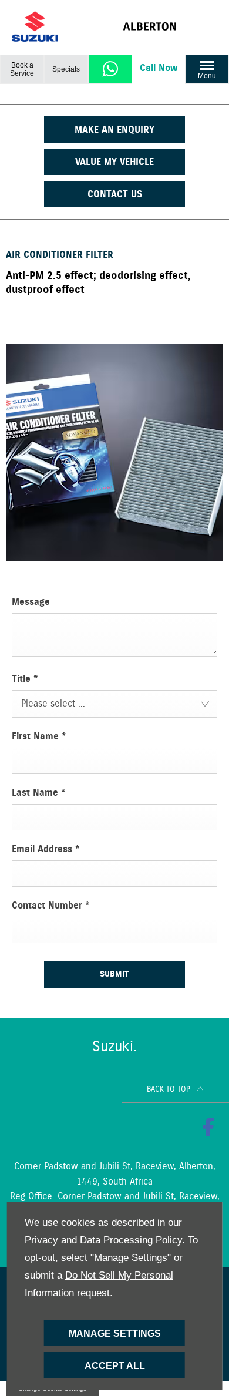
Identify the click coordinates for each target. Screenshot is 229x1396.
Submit (114, 974)
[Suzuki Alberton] (170, 26)
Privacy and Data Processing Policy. (105, 1240)
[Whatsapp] (110, 69)
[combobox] (114, 704)
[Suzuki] (35, 26)
